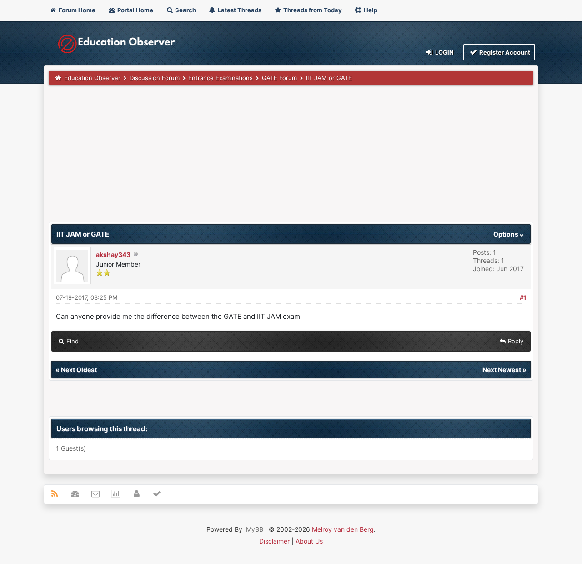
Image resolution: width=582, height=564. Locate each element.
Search (185, 10)
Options (506, 234)
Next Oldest (79, 369)
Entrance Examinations (220, 77)
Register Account (504, 52)
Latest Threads (238, 10)
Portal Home (134, 10)
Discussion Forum (155, 77)
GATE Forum (279, 77)
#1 (523, 297)
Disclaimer (274, 541)
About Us (309, 541)
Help (369, 10)
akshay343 (113, 254)
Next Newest (501, 369)
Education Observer (92, 77)
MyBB (254, 529)
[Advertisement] (291, 158)
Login (444, 52)
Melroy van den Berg (343, 529)
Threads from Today (312, 10)
